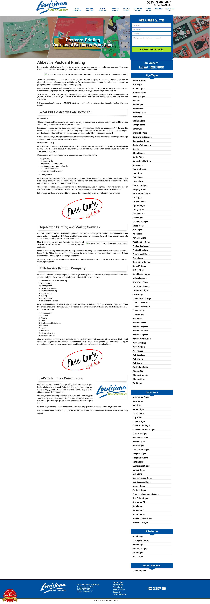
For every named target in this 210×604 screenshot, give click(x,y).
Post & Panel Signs (141, 242)
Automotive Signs (141, 397)
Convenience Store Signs (144, 429)
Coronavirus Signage (142, 137)
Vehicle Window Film (142, 339)
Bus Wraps (137, 117)
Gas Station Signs (141, 450)
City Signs (137, 417)
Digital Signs (138, 157)
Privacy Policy (117, 587)
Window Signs (139, 379)
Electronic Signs (140, 169)
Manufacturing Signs (142, 478)
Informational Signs (142, 193)
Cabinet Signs (139, 121)
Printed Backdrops (141, 246)
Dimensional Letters (142, 161)
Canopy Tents (139, 125)
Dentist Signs (139, 442)
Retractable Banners (142, 262)
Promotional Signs (141, 254)
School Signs (139, 514)
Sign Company (77, 10)
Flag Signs (137, 173)
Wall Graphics (139, 355)
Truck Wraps (138, 314)
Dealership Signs (140, 437)
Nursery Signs (139, 486)
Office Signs (138, 226)
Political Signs (139, 490)
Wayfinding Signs (140, 367)
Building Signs (139, 113)
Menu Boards (138, 213)
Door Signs (138, 165)
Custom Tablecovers (142, 145)
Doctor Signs (138, 445)
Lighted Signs (139, 205)
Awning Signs (139, 96)
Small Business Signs (142, 518)
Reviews (159, 9)
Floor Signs (138, 181)
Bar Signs (137, 405)
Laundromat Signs (141, 466)
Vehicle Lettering (140, 331)
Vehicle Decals (139, 323)
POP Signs (137, 230)
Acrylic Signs (138, 88)
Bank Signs (138, 401)
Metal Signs (138, 218)
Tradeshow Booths (141, 302)
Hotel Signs (138, 462)
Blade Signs (138, 104)
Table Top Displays (141, 286)
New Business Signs (141, 482)
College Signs (139, 421)
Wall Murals (138, 359)
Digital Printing (103, 10)
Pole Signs (137, 234)
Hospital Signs (139, 454)
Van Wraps (137, 318)
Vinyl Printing (139, 347)
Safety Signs (138, 270)
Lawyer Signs (139, 470)
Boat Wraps (138, 108)
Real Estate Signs (140, 498)
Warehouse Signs (140, 522)
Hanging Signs (139, 189)
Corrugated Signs (141, 141)
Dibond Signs (138, 153)
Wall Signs (137, 363)
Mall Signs (137, 474)
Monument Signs (140, 222)
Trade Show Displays (142, 298)
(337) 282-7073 (160, 2)
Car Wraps (137, 129)
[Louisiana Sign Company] (53, 588)
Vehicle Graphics (140, 327)
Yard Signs (137, 383)
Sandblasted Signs (141, 274)
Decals (136, 149)
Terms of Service (119, 590)
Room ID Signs (139, 266)
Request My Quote (150, 49)
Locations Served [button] (119, 594)
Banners (136, 100)
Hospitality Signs (140, 458)
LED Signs (137, 197)
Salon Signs (138, 510)
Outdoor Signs (138, 10)
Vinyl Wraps (138, 351)
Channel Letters (140, 133)
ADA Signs (137, 84)
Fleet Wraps (138, 177)
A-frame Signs (139, 80)
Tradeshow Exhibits (141, 306)
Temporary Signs (140, 290)
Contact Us (170, 10)
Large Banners (139, 201)
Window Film (138, 371)
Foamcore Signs (140, 185)
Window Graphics (140, 375)
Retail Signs (138, 506)
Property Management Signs (145, 494)
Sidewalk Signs (139, 278)
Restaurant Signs (140, 502)
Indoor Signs (126, 10)
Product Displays (140, 250)
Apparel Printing (89, 10)
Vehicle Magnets (140, 335)
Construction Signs (141, 425)
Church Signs (139, 413)
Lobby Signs (138, 209)
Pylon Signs (138, 258)
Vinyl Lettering (139, 343)
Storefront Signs (140, 282)
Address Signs (139, 92)
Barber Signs (138, 409)
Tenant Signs (138, 294)
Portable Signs (139, 238)
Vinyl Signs (148, 10)
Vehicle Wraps (115, 10)
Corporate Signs (140, 433)
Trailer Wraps (139, 310)
